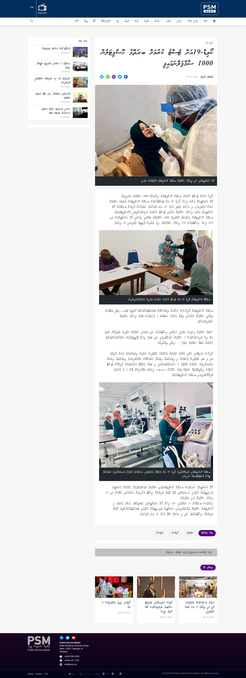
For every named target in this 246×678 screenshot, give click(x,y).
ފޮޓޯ (94, 21)
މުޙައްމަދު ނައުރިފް (207, 77)
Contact (38, 673)
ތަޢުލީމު (146, 21)
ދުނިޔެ (137, 21)
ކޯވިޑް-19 (209, 43)
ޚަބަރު (205, 21)
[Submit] (32, 21)
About (30, 673)
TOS (46, 673)
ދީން (117, 21)
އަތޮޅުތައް (190, 533)
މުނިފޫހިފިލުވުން (106, 21)
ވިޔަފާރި (168, 21)
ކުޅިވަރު (126, 21)
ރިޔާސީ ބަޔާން (193, 21)
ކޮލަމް (76, 21)
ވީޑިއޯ (86, 21)
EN (31, 7)
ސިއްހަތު (157, 21)
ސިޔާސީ (179, 21)
